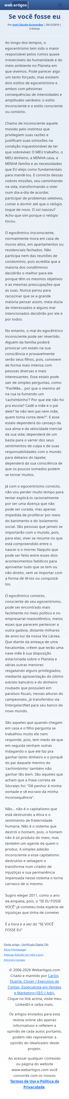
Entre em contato (14, 960)
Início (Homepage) (15, 949)
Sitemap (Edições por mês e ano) (23, 955)
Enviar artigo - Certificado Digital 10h (26, 944)
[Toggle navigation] (60, 5)
